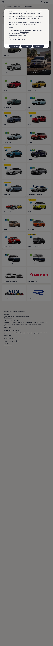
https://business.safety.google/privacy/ (17, 35)
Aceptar (38, 46)
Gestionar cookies (15, 46)
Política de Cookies (24, 31)
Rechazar (26, 46)
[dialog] (26, 323)
